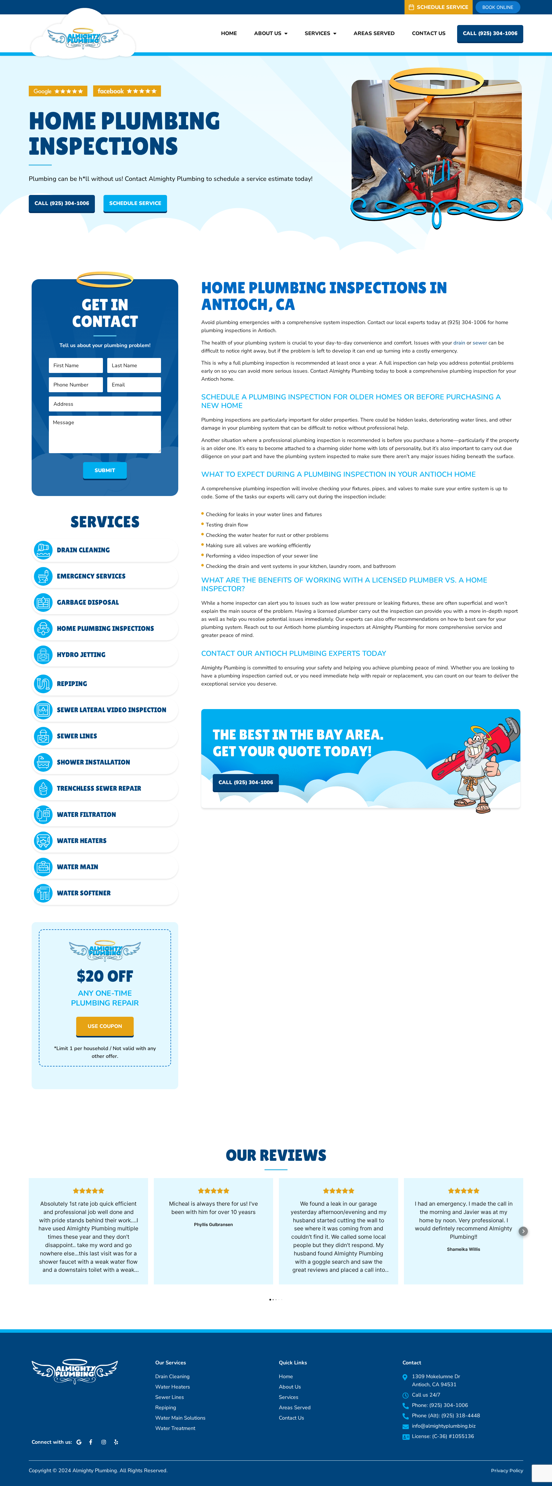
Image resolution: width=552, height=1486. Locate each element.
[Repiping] (43, 684)
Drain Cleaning (83, 550)
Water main (77, 867)
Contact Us (429, 33)
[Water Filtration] (43, 814)
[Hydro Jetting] (43, 655)
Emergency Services (91, 576)
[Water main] (43, 867)
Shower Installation (93, 762)
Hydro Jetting (81, 654)
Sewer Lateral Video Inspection (111, 710)
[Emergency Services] (43, 576)
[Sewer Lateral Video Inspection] (43, 710)
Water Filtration (86, 814)
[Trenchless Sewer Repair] (43, 788)
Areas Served (374, 33)
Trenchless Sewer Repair (99, 788)
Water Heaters (82, 841)
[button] (28, 1231)
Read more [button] (88, 1282)
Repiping (72, 684)
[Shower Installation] (43, 762)
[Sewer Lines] (43, 736)
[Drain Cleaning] (43, 550)
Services (317, 33)
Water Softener (84, 893)
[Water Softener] (43, 893)
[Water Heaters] (43, 841)
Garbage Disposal (88, 602)
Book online (497, 7)
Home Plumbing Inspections (105, 628)
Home (229, 33)
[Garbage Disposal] (43, 602)
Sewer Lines (77, 736)
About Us (267, 33)
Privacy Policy (507, 1470)
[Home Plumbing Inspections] (43, 628)
